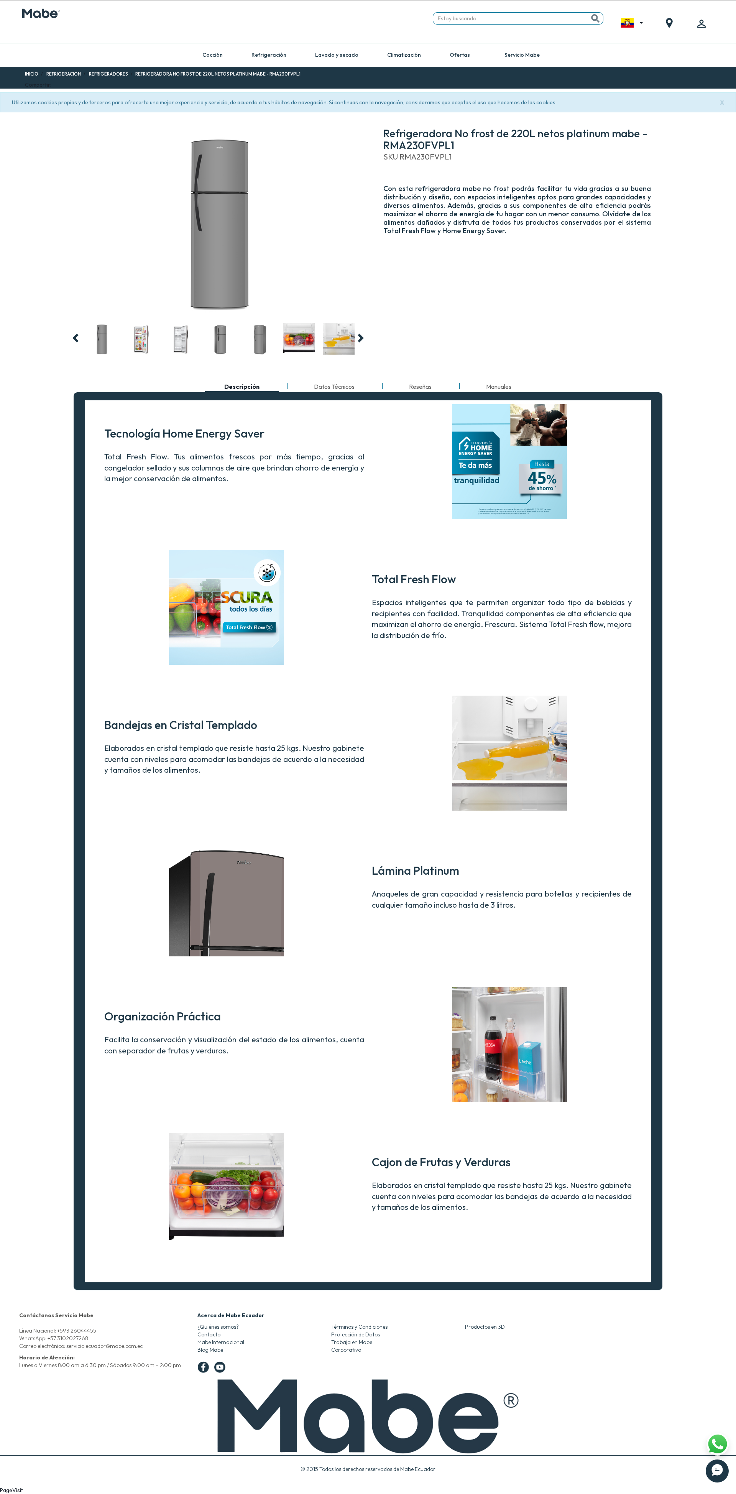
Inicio (31, 74)
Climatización (404, 54)
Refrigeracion (63, 74)
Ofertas (460, 54)
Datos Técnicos (334, 386)
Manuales (498, 386)
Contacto (208, 1334)
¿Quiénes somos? (218, 1326)
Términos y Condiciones (359, 1326)
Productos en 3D (485, 1326)
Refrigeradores (108, 74)
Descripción (242, 387)
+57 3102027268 (68, 1338)
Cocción (212, 54)
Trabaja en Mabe (351, 1342)
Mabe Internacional (220, 1342)
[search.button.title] (595, 18)
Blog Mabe (210, 1349)
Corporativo (346, 1349)
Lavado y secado (336, 54)
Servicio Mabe (522, 54)
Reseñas (420, 386)
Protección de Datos (355, 1334)
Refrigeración (268, 54)
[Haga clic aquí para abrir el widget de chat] (717, 1470)
